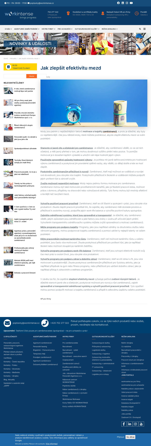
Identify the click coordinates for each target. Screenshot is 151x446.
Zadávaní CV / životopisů (131, 417)
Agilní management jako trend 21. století (23, 220)
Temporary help (39, 354)
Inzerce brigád (127, 399)
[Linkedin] (130, 424)
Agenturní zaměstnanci (42, 361)
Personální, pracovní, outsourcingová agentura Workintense (13, 345)
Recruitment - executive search (75, 356)
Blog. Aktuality (9, 380)
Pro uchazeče (64, 29)
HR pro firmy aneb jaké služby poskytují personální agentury (25, 102)
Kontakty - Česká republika (14, 362)
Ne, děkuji (130, 437)
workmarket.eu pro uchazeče (132, 385)
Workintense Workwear (71, 399)
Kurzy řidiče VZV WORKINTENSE (75, 403)
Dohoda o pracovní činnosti (24, 273)
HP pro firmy (45, 299)
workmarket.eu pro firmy (130, 381)
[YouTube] (141, 424)
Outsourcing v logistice (101, 354)
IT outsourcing (97, 367)
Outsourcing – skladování (101, 371)
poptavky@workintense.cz (42, 3)
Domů (6, 58)
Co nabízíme (126, 346)
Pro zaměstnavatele (70, 343)
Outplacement (68, 360)
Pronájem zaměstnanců (42, 357)
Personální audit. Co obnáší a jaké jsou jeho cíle (25, 138)
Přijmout (120, 437)
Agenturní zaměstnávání (26, 29)
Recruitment (67, 346)
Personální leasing (40, 346)
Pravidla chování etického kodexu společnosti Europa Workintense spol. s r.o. (24, 115)
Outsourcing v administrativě (103, 363)
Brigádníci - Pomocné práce (44, 350)
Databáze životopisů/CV (130, 403)
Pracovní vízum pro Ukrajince (132, 360)
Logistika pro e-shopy (100, 374)
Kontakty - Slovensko (12, 369)
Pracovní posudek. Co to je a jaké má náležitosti (25, 173)
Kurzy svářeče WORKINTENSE (74, 406)
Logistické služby (98, 350)
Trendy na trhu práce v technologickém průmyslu (24, 184)
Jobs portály (126, 414)
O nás (7, 29)
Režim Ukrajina (109, 29)
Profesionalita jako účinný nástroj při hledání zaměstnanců (24, 250)
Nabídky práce (127, 410)
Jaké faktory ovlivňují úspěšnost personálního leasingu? (25, 196)
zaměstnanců (110, 131)
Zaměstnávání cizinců (71, 363)
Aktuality (13, 58)
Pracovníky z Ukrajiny (129, 356)
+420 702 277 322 (59, 323)
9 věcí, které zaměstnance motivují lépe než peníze (24, 90)
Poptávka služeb (69, 386)
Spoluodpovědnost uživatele (25, 148)
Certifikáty (8, 358)
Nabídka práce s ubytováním (132, 389)
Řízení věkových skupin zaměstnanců (23, 126)
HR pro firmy (47, 29)
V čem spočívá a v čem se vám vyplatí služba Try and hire (24, 209)
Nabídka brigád (127, 407)
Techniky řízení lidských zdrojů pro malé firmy (23, 161)
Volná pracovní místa (129, 392)
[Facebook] (124, 424)
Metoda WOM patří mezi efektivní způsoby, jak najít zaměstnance (24, 262)
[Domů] (21, 15)
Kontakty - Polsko (10, 365)
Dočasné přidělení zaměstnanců (45, 364)
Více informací (52, 444)
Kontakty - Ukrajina (11, 376)
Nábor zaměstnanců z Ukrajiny (74, 389)
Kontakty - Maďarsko (12, 372)
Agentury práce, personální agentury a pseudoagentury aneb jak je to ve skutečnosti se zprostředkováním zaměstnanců (25, 235)
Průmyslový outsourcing (101, 346)
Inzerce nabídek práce (130, 396)
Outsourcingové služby (86, 29)
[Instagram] (136, 424)
